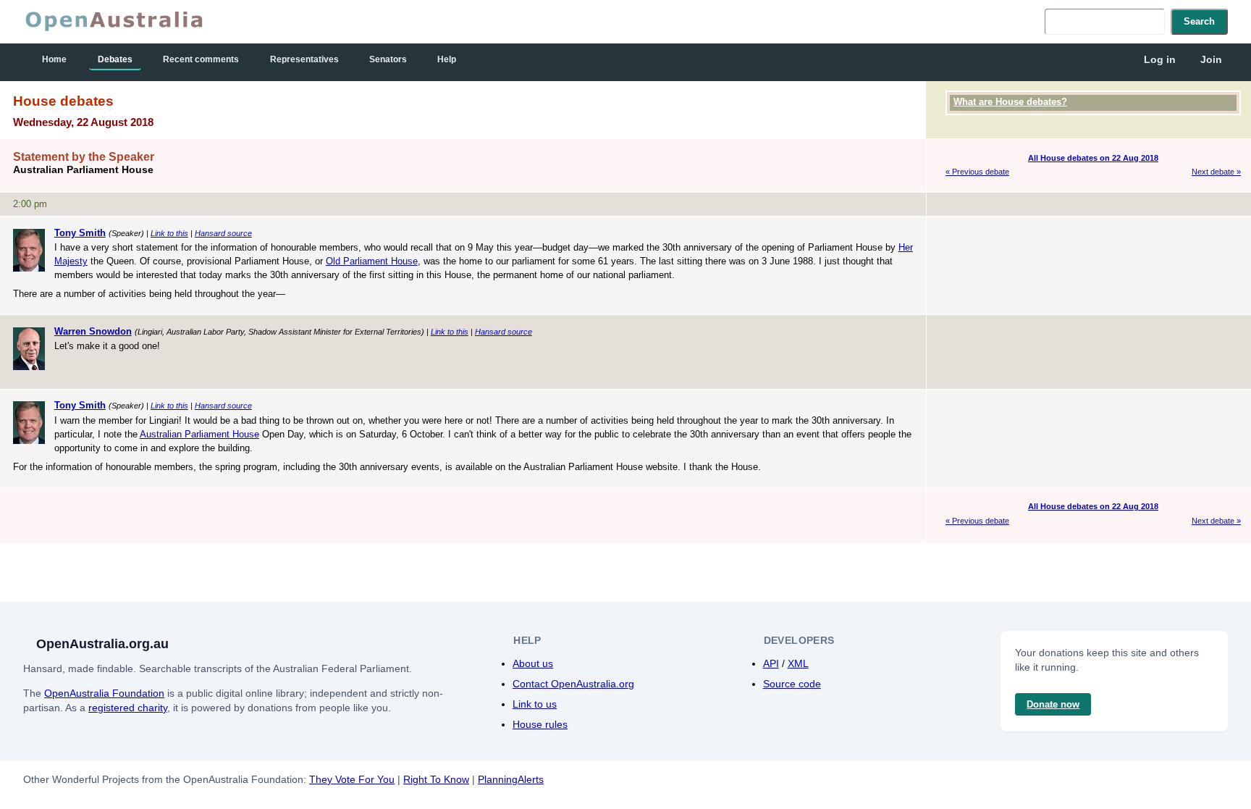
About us (533, 663)
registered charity (127, 707)
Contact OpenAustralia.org (573, 683)
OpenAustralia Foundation (104, 693)
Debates (115, 59)
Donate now (1053, 704)
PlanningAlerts (511, 779)
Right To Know (436, 779)
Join (1211, 59)
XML (798, 663)
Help (446, 59)
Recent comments (201, 59)
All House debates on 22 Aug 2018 (1093, 158)
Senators (388, 59)
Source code (792, 683)
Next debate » (1216, 171)
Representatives (304, 59)
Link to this (169, 233)
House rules (540, 724)
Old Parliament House (372, 261)
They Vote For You (352, 779)
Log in (1160, 59)
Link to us (535, 704)
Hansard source (223, 233)
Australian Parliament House (199, 434)
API (771, 663)
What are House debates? (1010, 101)
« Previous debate (977, 171)
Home (54, 59)
